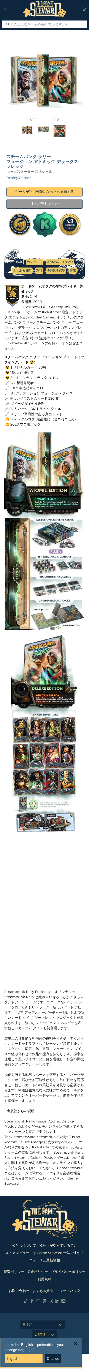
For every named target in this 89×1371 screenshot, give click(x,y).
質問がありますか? (60, 262)
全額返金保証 (56, 270)
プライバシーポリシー (68, 1272)
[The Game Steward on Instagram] (51, 1302)
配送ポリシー (13, 1272)
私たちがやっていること (58, 1245)
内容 (19, 262)
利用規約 (44, 1279)
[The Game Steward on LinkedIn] (57, 1302)
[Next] (56, 119)
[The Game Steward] (44, 9)
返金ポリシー (37, 1272)
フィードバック (68, 1291)
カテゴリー (34, 262)
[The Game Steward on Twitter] (26, 1302)
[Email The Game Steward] (63, 1302)
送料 (39, 270)
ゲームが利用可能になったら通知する (44, 192)
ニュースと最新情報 (44, 1260)
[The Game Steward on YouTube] (38, 1302)
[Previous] (32, 119)
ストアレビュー (17, 1253)
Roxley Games (18, 178)
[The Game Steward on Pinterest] (44, 1302)
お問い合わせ (19, 1291)
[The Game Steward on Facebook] (32, 1302)
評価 (73, 270)
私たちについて (24, 1245)
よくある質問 (22, 270)
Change (53, 1358)
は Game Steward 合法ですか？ (58, 1253)
